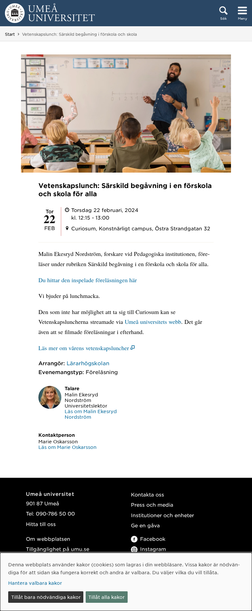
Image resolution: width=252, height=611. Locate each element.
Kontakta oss (147, 494)
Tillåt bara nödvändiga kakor (46, 597)
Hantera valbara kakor (35, 583)
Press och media (152, 504)
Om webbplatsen (48, 539)
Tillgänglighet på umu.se (57, 549)
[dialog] (126, 582)
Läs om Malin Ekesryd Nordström (91, 414)
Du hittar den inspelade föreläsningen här (87, 280)
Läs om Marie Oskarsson (67, 447)
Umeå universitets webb (153, 322)
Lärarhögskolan (88, 363)
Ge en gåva (145, 525)
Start (10, 34)
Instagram (153, 549)
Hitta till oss (41, 524)
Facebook (152, 539)
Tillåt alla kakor (106, 597)
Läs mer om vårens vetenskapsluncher (83, 348)
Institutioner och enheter (162, 515)
